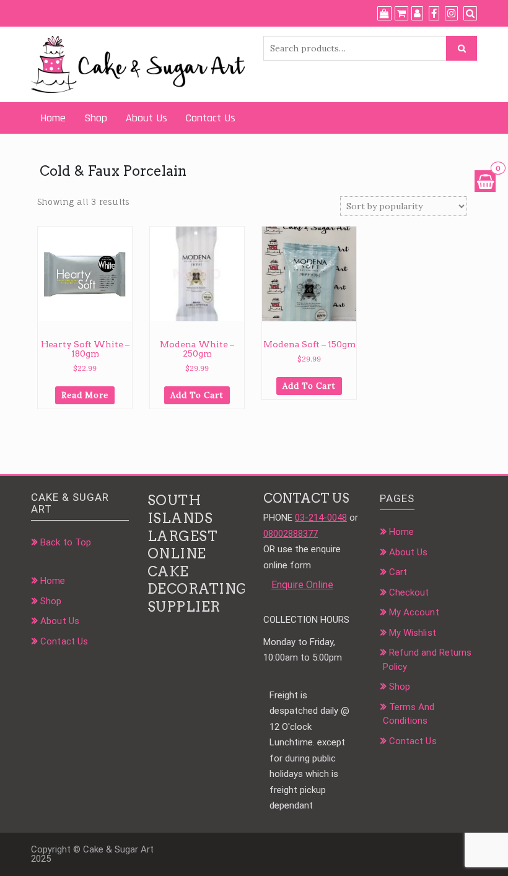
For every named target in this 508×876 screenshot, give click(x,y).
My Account (414, 612)
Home (53, 118)
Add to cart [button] (197, 395)
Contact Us (210, 118)
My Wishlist (412, 632)
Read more (84, 395)
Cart (398, 572)
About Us (146, 118)
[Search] (470, 13)
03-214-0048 (321, 517)
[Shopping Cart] (485, 181)
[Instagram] (451, 13)
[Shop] (384, 13)
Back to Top (65, 542)
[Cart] (401, 13)
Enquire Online (302, 585)
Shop (95, 118)
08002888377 (290, 533)
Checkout (409, 592)
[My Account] (417, 13)
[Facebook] (434, 13)
